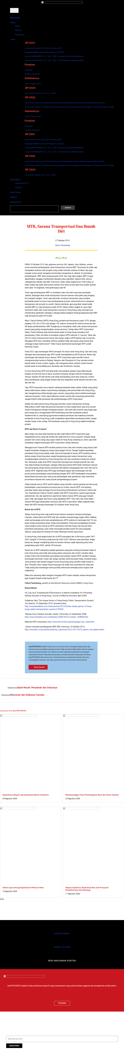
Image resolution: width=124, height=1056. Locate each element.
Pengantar (29, 70)
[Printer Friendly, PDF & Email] (61, 258)
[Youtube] (69, 995)
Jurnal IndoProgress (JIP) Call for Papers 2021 (43, 48)
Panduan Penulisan (32, 74)
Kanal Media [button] (15, 180)
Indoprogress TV (22, 183)
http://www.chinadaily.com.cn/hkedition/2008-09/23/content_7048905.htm (56, 617)
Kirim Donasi (62, 933)
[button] (59, 206)
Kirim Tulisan (15, 192)
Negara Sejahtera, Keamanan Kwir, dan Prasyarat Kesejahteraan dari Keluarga (87, 888)
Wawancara (20, 35)
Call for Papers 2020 (33, 84)
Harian (12, 22)
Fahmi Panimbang (62, 245)
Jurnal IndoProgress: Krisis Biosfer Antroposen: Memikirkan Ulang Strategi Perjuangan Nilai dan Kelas (65, 103)
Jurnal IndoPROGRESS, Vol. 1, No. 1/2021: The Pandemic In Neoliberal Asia (54, 60)
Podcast (18, 187)
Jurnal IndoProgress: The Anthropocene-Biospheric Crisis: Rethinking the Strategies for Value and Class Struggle (69, 107)
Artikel (17, 26)
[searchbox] (34, 208)
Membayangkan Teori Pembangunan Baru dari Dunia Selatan (92, 795)
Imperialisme (15, 202)
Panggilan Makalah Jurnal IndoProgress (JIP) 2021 (45, 52)
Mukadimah (15, 18)
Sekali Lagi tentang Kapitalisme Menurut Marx (23, 887)
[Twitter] (62, 995)
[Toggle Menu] (14, 10)
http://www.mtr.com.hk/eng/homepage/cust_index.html (71, 622)
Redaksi (13, 197)
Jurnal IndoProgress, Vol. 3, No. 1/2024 (40, 93)
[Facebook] (55, 995)
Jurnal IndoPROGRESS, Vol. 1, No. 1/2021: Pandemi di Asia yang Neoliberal (54, 56)
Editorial (18, 30)
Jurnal (12, 39)
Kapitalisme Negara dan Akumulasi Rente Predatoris (26, 795)
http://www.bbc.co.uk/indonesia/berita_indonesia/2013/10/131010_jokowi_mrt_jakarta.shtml (64, 629)
